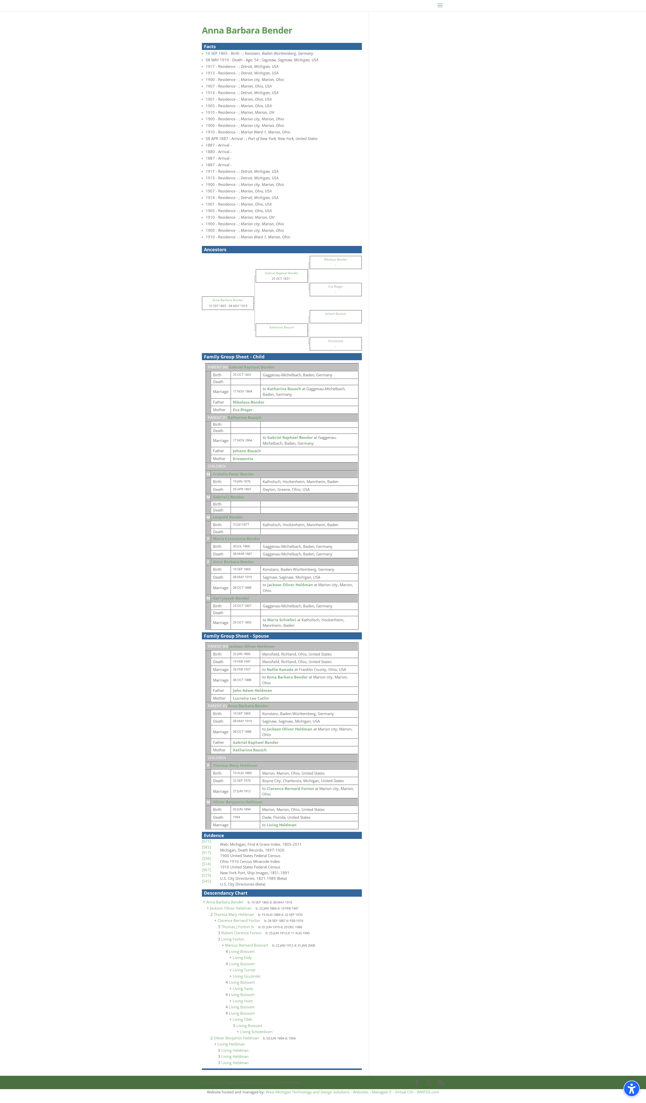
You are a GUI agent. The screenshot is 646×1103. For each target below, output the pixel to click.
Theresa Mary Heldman (235, 765)
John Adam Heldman (252, 690)
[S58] (206, 858)
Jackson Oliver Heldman (252, 646)
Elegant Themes (239, 1082)
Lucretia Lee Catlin (251, 698)
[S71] (206, 841)
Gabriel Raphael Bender (252, 367)
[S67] (206, 869)
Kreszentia (243, 458)
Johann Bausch (247, 450)
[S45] (206, 881)
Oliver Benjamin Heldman (238, 801)
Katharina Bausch (244, 417)
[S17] (206, 852)
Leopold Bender (228, 517)
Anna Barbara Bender (233, 561)
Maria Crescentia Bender (236, 538)
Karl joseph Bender (231, 598)
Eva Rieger (243, 409)
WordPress (290, 1082)
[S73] (206, 875)
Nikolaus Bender (248, 402)
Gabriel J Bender (228, 496)
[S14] (206, 863)
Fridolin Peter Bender (233, 473)
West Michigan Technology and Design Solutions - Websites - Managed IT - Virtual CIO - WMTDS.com (352, 1091)
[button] (632, 1089)
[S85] (206, 847)
